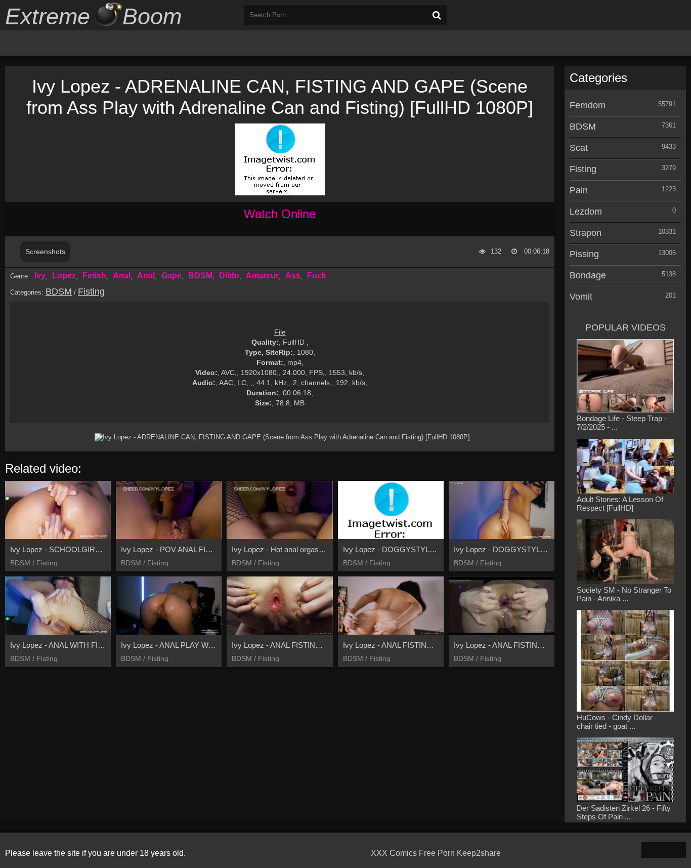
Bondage (588, 275)
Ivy (40, 275)
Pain (579, 190)
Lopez (64, 275)
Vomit (581, 297)
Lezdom (586, 211)
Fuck (316, 275)
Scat (579, 148)
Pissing (584, 254)
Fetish (94, 275)
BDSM (200, 275)
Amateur (262, 275)
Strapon (585, 233)
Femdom (588, 105)
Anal (122, 275)
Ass (292, 275)
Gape (171, 275)
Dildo (229, 275)
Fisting (91, 291)
